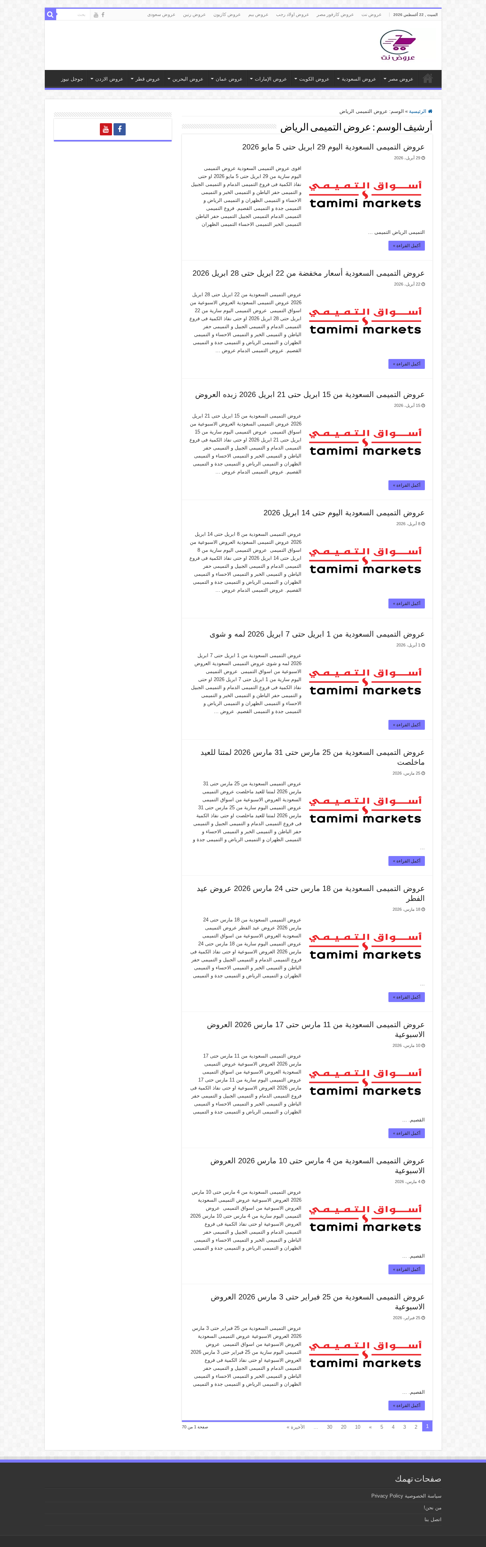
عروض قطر (148, 79)
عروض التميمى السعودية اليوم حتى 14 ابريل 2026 (344, 512)
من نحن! (433, 1507)
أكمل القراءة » (406, 245)
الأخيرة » (296, 1427)
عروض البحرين (188, 79)
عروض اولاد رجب (292, 14)
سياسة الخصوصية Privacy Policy (406, 1496)
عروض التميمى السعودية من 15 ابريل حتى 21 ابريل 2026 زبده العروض (310, 394)
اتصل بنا (433, 1519)
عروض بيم (258, 14)
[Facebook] (103, 14)
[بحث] (50, 14)
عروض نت (371, 14)
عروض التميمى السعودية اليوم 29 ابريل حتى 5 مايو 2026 (333, 147)
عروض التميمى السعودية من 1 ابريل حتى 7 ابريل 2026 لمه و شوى (317, 634)
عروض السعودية (359, 79)
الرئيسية (418, 111)
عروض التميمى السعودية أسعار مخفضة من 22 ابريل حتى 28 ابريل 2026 (309, 273)
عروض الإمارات (271, 79)
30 (329, 1427)
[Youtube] (96, 14)
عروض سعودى (161, 14)
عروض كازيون (227, 14)
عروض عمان (229, 79)
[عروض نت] (398, 44)
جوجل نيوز (72, 79)
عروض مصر (400, 79)
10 (357, 1427)
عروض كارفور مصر (335, 14)
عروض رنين (194, 14)
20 (343, 1427)
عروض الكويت (314, 79)
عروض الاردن (109, 79)
